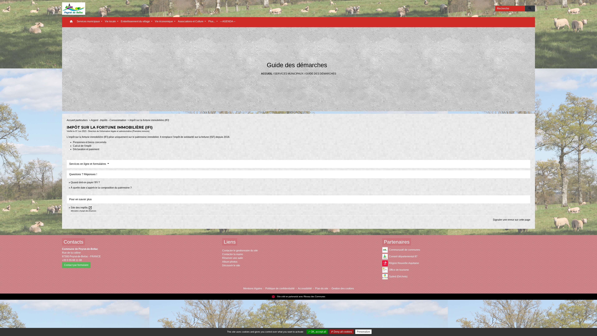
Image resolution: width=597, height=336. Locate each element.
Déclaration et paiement (86, 149)
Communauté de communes (404, 249)
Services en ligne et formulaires (88, 163)
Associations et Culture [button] (191, 21)
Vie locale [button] (110, 21)
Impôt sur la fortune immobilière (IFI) (149, 120)
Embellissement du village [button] (135, 21)
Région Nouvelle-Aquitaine (404, 263)
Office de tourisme (399, 269)
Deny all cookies (342, 331)
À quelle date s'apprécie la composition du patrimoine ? (101, 187)
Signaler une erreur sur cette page (511, 219)
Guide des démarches (320, 73)
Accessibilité (305, 288)
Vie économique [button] (164, 21)
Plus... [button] (212, 21)
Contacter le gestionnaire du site (240, 250)
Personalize (363, 331)
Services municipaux (288, 73)
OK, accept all (318, 331)
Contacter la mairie (232, 254)
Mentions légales (252, 288)
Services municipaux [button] (88, 21)
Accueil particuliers (77, 120)
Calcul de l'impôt (82, 146)
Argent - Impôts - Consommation (109, 120)
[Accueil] (73, 9)
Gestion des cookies (342, 288)
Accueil (266, 73)
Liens (230, 242)
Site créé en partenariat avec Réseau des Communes (300, 296)
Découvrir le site (231, 265)
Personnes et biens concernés (89, 142)
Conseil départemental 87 (403, 256)
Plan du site (321, 288)
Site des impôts (81, 207)
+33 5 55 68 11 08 (72, 260)
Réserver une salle (232, 258)
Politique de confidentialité (280, 288)
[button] (71, 22)
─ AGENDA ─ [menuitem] (227, 21)
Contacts (73, 242)
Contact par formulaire (76, 265)
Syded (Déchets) (398, 276)
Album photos (229, 261)
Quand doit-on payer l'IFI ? (85, 182)
